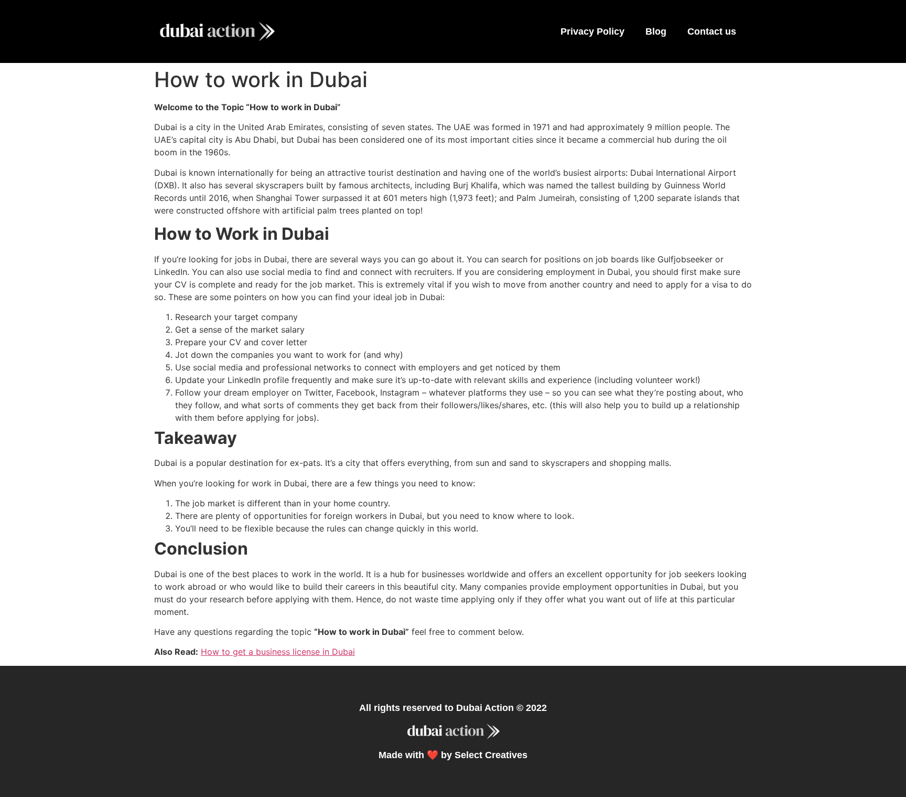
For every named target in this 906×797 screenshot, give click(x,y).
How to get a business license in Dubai (278, 651)
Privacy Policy (592, 31)
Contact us (711, 31)
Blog (655, 31)
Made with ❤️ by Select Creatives (453, 755)
